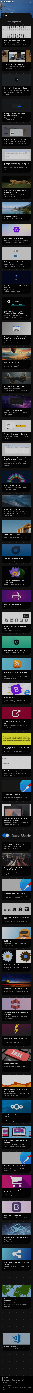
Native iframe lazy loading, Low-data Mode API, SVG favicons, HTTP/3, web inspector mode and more (15, 513)
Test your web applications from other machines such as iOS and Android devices (15, 1145)
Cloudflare (27, 1387)
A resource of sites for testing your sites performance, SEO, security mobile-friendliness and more (14, 1067)
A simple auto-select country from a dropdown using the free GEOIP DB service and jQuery (15, 1304)
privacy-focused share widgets (12, 630)
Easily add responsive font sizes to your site (15, 921)
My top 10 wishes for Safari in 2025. (13, 218)
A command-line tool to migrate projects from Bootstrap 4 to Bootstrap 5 (16, 365)
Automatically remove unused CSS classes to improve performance (16, 488)
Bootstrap (11, 1387)
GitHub (6, 1378)
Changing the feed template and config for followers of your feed (15, 677)
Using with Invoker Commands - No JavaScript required (13, 118)
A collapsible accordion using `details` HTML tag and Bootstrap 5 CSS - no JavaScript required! (16, 463)
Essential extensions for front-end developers (16, 1349)
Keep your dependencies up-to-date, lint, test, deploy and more (16, 538)
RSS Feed (14, 1382)
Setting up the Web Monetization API (14, 652)
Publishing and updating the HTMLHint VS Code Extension (15, 413)
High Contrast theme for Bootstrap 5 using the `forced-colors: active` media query (15, 316)
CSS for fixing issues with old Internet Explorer (16, 1218)
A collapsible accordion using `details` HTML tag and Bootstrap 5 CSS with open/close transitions (16, 169)
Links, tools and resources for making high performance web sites (15, 1043)
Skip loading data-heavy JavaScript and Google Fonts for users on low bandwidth (15, 873)
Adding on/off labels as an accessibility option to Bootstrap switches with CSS (14, 265)
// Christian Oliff (7, 2)
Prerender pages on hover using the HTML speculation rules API (15, 195)
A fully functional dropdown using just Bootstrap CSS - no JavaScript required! (14, 342)
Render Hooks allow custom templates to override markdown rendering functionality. (15, 389)
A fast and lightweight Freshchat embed (15, 561)
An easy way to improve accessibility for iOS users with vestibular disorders (16, 992)
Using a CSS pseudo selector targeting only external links (15, 726)
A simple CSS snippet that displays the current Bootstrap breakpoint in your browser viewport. (16, 92)
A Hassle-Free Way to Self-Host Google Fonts (16, 751)
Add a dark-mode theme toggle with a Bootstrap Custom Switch (14, 847)
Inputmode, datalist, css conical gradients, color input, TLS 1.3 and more (15, 896)
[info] (30, 2)
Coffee (4, 1389)
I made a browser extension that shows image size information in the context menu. (16, 142)
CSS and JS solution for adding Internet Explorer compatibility (14, 701)
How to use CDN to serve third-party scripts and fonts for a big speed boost (15, 1120)
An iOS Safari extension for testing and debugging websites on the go (14, 67)
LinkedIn (6, 1380)
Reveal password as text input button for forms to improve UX (15, 774)
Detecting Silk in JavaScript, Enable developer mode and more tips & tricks (16, 823)
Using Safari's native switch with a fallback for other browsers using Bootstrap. (16, 290)
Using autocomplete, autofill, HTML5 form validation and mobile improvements (15, 1194)
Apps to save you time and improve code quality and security (15, 944)
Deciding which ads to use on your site (14, 584)
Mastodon (16, 1380)
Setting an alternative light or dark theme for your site (16, 968)
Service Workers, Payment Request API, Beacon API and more (14, 1169)
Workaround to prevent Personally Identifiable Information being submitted (16, 1094)
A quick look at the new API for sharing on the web (16, 1267)
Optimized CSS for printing (11, 607)
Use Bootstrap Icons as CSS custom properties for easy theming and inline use (15, 43)
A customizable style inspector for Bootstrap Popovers (16, 437)
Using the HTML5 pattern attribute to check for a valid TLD (15, 1240)
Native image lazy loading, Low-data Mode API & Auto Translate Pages (15, 798)
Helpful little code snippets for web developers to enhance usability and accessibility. (16, 241)
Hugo (16, 1387)
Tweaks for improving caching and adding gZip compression (15, 1017)
